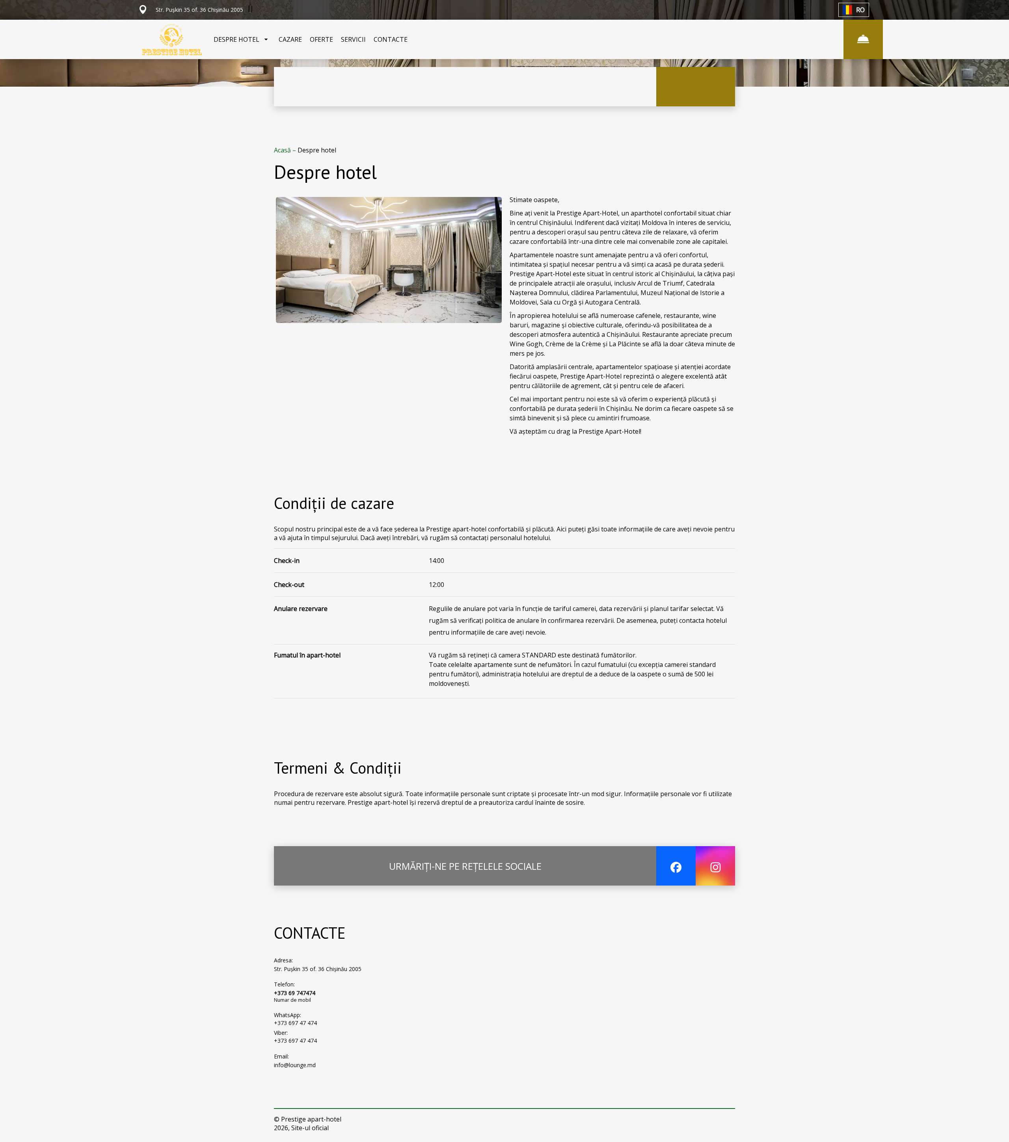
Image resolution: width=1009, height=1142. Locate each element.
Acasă (283, 150)
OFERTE (321, 39)
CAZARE (290, 39)
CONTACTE (391, 39)
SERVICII (353, 39)
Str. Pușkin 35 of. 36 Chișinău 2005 (317, 969)
